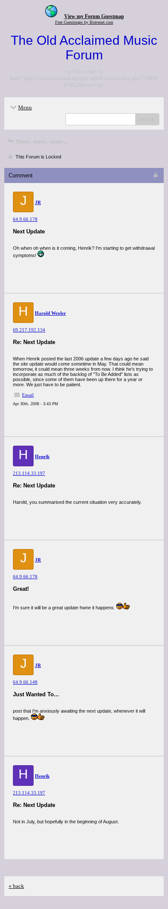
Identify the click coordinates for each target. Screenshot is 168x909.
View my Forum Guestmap (94, 16)
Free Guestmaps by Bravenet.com (84, 22)
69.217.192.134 (29, 329)
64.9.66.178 (25, 219)
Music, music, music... (41, 141)
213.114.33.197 (29, 473)
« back (16, 886)
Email (28, 394)
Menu (25, 107)
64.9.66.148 (25, 682)
